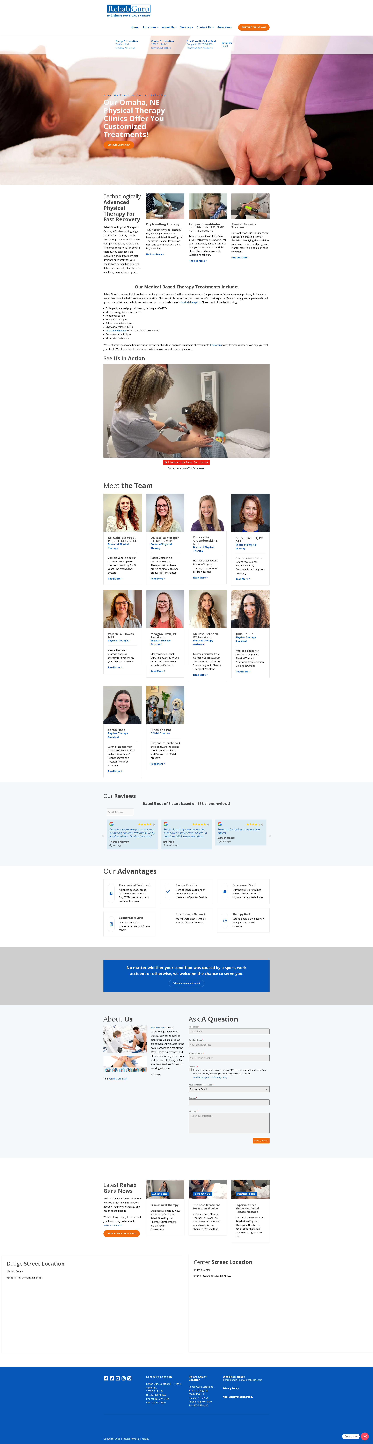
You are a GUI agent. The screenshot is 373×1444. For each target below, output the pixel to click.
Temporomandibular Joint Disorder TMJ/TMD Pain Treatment (206, 227)
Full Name (194, 1027)
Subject (193, 1098)
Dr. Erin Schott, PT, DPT (249, 539)
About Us (168, 27)
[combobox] (229, 1089)
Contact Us (204, 27)
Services (185, 27)
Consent (193, 1067)
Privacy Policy (231, 1388)
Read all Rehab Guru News (122, 1233)
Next (269, 836)
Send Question (261, 1140)
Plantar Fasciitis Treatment (243, 225)
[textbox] (226, 1089)
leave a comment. (112, 1225)
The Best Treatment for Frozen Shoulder (206, 1206)
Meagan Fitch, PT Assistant (164, 635)
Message (193, 1111)
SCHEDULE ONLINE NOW (254, 27)
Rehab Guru (157, 1027)
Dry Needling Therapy (162, 224)
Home (134, 27)
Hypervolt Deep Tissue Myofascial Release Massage (247, 1208)
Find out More (154, 254)
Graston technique (116, 330)
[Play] (186, 410)
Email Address (196, 1040)
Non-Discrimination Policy (238, 1396)
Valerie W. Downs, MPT (121, 635)
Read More (114, 578)
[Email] (365, 1436)
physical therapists (190, 302)
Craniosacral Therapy (164, 1205)
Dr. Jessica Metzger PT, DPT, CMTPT (165, 539)
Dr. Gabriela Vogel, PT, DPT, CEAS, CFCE (122, 539)
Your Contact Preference (201, 1085)
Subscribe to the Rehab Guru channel (188, 462)
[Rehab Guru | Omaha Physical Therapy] (128, 9)
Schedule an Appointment (186, 983)
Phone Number (196, 1053)
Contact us (216, 345)
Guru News (224, 27)
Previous (103, 836)
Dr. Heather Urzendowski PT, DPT (205, 540)
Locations (149, 27)
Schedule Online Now (119, 144)
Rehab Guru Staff (117, 1078)
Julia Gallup (244, 634)
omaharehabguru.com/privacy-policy (210, 1077)
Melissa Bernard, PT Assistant (206, 635)
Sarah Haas (116, 730)
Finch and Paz (161, 730)
